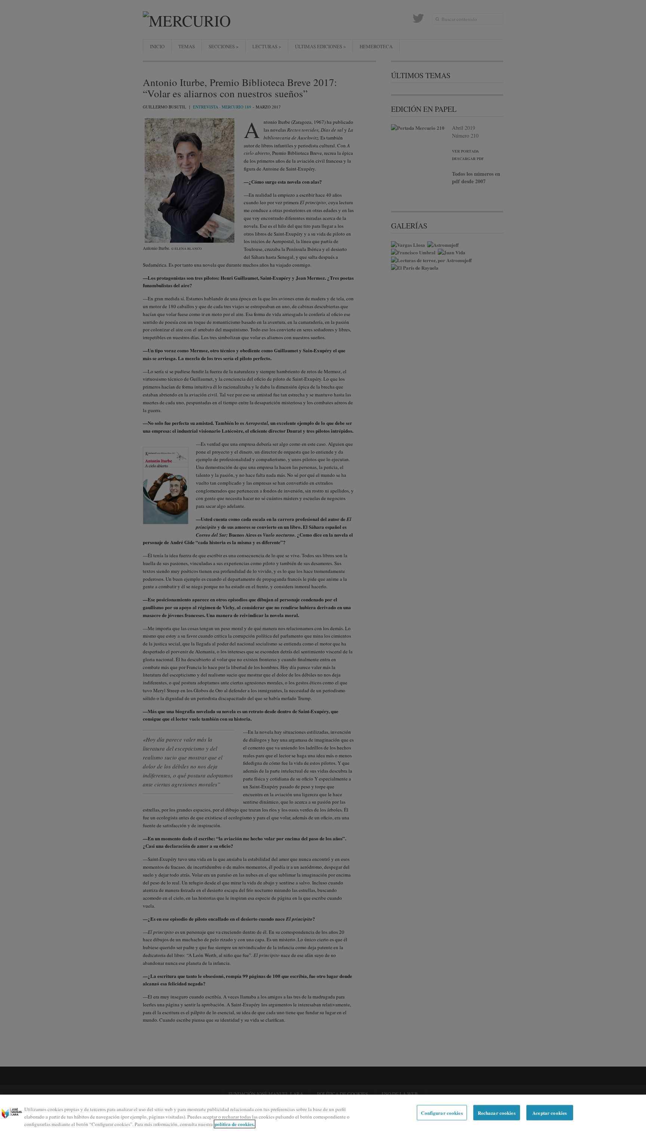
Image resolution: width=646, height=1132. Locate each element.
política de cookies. (235, 1124)
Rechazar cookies (497, 1112)
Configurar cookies (441, 1112)
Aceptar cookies (549, 1112)
